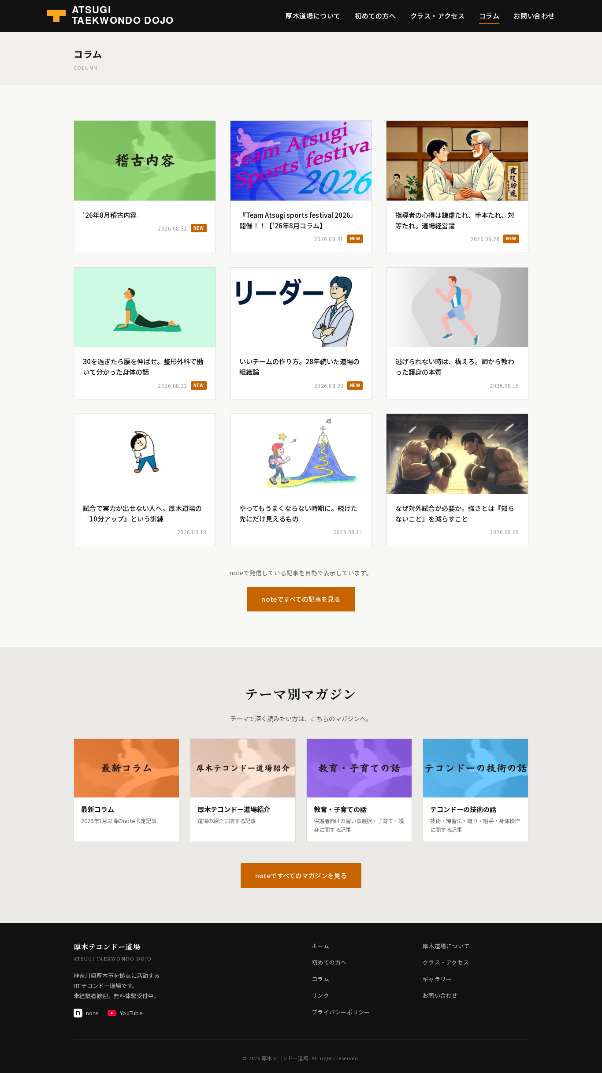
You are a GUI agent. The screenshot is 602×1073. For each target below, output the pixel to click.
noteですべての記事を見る (300, 599)
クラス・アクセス (437, 15)
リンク (320, 995)
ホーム (320, 946)
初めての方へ (375, 15)
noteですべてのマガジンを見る (301, 875)
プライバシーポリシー (341, 1012)
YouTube (131, 1013)
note (92, 1013)
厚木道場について (313, 15)
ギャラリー (437, 979)
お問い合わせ (534, 15)
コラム (489, 15)
